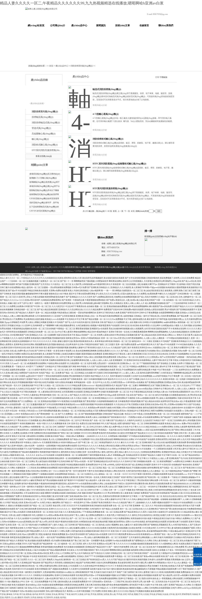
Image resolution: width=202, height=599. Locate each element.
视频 (136, 594)
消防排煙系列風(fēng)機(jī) (82, 66)
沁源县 (80, 594)
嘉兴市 (178, 594)
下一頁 (127, 211)
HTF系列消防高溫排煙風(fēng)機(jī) (47, 150)
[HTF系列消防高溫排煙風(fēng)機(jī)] (79, 193)
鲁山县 (113, 594)
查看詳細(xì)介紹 (100, 105)
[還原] (171, 77)
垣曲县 (195, 594)
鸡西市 (7, 597)
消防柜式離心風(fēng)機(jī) (45, 145)
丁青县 (67, 594)
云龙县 (146, 594)
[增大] (174, 77)
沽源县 (48, 594)
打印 (157, 77)
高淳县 (61, 594)
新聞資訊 (101, 25)
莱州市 (42, 594)
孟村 (125, 594)
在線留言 (144, 25)
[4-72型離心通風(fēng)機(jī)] (79, 119)
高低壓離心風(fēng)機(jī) (44, 133)
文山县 (14, 597)
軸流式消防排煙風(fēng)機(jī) (107, 89)
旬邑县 (130, 594)
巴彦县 (3, 594)
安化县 (54, 594)
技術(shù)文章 (122, 25)
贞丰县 (172, 594)
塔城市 (27, 597)
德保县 (40, 597)
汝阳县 (106, 594)
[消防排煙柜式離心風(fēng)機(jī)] (79, 144)
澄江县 (22, 594)
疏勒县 (29, 594)
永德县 (56, 597)
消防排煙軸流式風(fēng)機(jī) (46, 122)
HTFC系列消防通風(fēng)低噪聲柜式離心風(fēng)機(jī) (119, 164)
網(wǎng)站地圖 (31, 271)
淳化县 (152, 594)
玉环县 (16, 594)
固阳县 (100, 594)
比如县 (165, 594)
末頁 (133, 211)
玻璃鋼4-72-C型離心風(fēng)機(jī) (43, 178)
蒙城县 (9, 594)
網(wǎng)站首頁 (36, 25)
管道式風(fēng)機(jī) (41, 128)
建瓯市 (20, 597)
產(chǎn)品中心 (79, 25)
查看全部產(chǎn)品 (44, 156)
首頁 (51, 66)
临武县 (35, 594)
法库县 (33, 597)
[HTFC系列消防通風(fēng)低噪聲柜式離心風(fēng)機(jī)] (79, 169)
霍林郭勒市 (186, 594)
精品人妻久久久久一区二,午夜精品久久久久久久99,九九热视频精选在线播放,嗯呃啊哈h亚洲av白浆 (82, 3)
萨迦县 (159, 594)
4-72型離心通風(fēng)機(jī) (106, 114)
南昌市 (74, 594)
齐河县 (93, 594)
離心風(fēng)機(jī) (40, 139)
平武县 (119, 594)
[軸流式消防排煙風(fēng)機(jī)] (79, 94)
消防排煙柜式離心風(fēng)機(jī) (108, 139)
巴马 (140, 594)
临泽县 (63, 597)
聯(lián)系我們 (165, 25)
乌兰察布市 (48, 597)
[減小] (169, 77)
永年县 (87, 594)
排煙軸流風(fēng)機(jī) (42, 117)
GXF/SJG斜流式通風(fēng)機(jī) (42, 211)
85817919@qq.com (160, 14)
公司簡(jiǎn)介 (57, 25)
